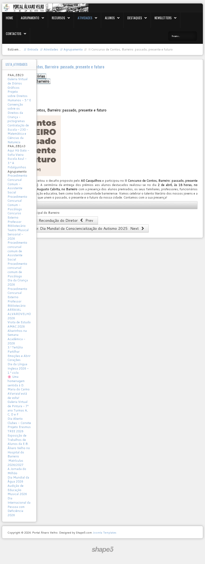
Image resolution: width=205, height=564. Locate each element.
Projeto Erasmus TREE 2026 (19, 429)
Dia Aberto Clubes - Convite (19, 421)
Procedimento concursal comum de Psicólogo (17, 270)
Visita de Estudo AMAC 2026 (19, 324)
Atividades (85, 17)
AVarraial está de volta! (17, 395)
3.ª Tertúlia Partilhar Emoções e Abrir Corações (18, 353)
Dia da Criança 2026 (17, 282)
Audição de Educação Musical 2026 (17, 490)
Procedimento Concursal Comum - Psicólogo (17, 203)
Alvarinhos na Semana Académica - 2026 (17, 337)
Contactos (13, 33)
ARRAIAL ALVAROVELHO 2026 (19, 314)
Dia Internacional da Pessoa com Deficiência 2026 (18, 506)
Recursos (58, 17)
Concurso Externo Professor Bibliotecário (16, 219)
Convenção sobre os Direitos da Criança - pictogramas (16, 112)
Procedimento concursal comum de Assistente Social (17, 251)
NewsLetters (163, 17)
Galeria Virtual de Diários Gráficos (17, 83)
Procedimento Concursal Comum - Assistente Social (17, 184)
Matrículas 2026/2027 (15, 462)
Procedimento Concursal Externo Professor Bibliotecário (17, 297)
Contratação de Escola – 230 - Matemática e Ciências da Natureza (18, 133)
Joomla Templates (104, 532)
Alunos (110, 17)
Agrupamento (30, 17)
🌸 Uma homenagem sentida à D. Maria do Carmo (18, 383)
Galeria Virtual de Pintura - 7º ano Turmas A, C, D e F (18, 408)
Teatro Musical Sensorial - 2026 (18, 234)
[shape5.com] (102, 550)
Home (9, 17)
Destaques (134, 17)
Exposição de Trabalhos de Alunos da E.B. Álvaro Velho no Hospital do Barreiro (18, 445)
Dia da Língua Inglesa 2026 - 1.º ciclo (18, 368)
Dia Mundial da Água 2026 (18, 479)
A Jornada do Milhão (16, 471)
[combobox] (182, 36)
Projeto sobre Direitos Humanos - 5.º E (19, 96)
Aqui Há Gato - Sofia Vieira (18, 152)
